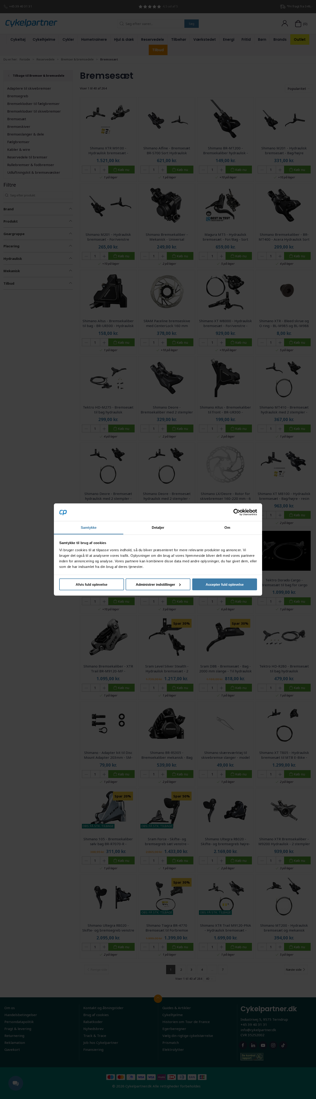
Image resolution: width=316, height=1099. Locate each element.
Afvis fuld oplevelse (91, 584)
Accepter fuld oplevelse (225, 584)
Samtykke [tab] (89, 527)
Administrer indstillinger (155, 584)
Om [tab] (227, 527)
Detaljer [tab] (158, 527)
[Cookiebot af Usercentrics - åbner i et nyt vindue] (237, 512)
